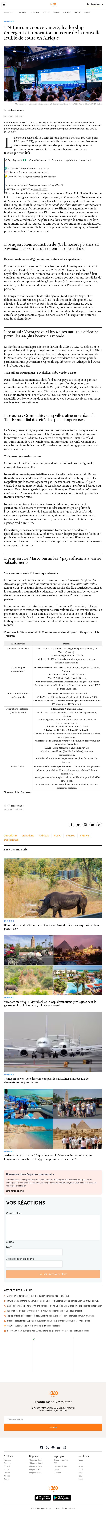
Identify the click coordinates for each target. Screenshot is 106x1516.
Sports (87, 13)
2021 (80, 1463)
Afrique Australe (35, 1473)
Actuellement (9, 13)
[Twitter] (47, 1447)
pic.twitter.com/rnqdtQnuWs (48, 185)
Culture (66, 13)
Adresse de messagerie (20, 1258)
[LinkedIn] (58, 1447)
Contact (57, 1470)
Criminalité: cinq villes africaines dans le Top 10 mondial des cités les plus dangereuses (50, 417)
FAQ (55, 1463)
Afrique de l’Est (34, 1470)
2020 (81, 1466)
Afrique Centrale (35, 1466)
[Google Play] (62, 1497)
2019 (81, 1470)
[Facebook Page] (41, 1447)
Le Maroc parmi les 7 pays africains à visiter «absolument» (52, 560)
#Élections (28, 835)
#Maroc (70, 835)
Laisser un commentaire (53, 1274)
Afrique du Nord (35, 1460)
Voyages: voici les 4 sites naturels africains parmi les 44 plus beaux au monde (51, 334)
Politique (22, 13)
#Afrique (44, 835)
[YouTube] (53, 1447)
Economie (35, 13)
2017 (80, 1476)
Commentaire (14, 1213)
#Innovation (56, 160)
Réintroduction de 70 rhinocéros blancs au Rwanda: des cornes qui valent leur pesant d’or (51, 246)
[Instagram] (64, 1447)
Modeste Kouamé (16, 110)
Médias (77, 13)
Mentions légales (60, 1466)
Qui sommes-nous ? (61, 1460)
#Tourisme (10, 835)
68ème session (25, 137)
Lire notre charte (15, 1191)
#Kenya (84, 835)
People (56, 13)
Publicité (57, 1473)
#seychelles (11, 839)
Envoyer (53, 1427)
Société (46, 13)
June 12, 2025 (40, 189)
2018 (81, 1473)
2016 (81, 1479)
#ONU (57, 835)
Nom (9, 1247)
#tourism (17, 168)
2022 (81, 1460)
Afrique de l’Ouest (36, 1463)
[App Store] (43, 1497)
